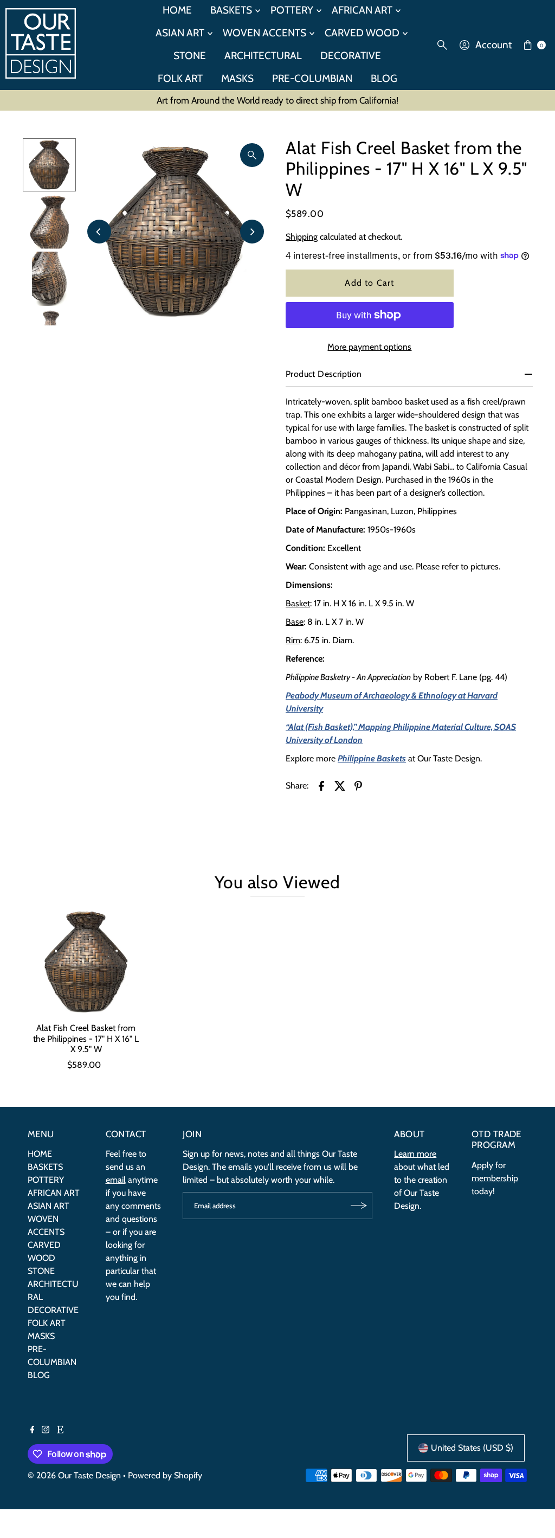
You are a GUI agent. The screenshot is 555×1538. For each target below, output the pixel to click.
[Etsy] (60, 1430)
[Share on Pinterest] (358, 785)
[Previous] (99, 231)
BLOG (384, 78)
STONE (189, 55)
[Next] (252, 231)
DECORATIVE (350, 55)
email (116, 1180)
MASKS (237, 78)
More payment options (369, 347)
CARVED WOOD (362, 33)
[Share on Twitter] (340, 785)
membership (495, 1178)
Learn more (415, 1154)
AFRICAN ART (54, 1193)
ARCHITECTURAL (263, 55)
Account (493, 45)
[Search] (442, 45)
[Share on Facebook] (321, 785)
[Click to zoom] (252, 155)
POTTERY (46, 1180)
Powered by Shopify (165, 1475)
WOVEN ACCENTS (264, 33)
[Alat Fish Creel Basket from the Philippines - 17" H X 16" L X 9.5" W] (86, 962)
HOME (40, 1154)
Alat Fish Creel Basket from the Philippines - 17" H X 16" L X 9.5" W (86, 1038)
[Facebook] (32, 1430)
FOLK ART (180, 78)
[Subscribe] (358, 1205)
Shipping (302, 237)
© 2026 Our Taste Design (74, 1475)
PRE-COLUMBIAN (312, 78)
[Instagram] (45, 1430)
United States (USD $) (472, 1448)
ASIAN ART (180, 33)
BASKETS (45, 1167)
